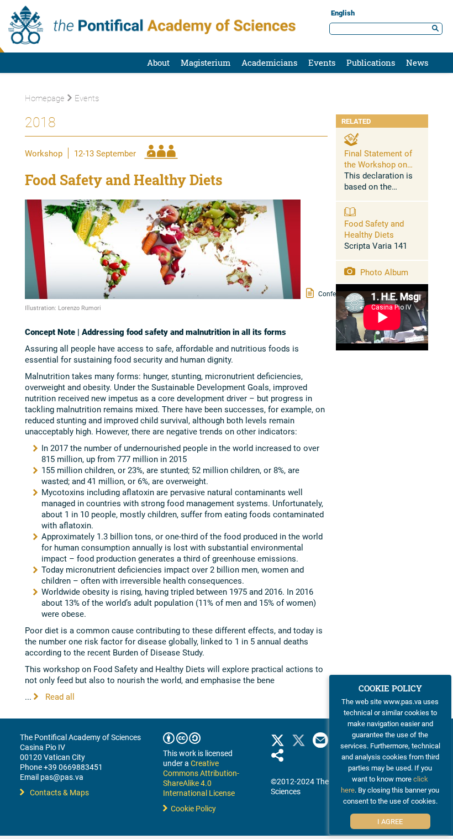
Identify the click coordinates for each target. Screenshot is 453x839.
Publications (370, 62)
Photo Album (383, 271)
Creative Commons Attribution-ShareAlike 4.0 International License (201, 778)
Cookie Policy (191, 808)
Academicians (269, 62)
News (417, 62)
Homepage (45, 97)
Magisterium (205, 62)
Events (321, 62)
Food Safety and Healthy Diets (374, 229)
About (158, 62)
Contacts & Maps (59, 792)
